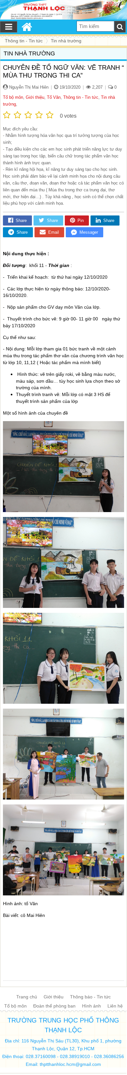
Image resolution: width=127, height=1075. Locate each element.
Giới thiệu (35, 97)
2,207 (97, 87)
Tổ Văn (54, 97)
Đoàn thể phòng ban (54, 1006)
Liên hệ (115, 1006)
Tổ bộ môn (13, 97)
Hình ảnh (91, 1006)
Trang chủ (26, 996)
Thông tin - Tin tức (80, 97)
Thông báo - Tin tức (90, 996)
